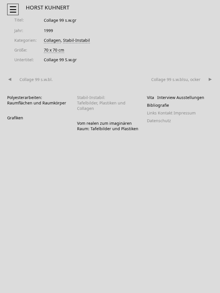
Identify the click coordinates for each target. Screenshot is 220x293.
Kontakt (165, 113)
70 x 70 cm (54, 50)
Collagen (52, 40)
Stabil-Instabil (76, 40)
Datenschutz (159, 120)
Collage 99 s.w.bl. (36, 79)
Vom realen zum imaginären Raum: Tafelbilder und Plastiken (107, 125)
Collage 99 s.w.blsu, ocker (176, 79)
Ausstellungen (190, 97)
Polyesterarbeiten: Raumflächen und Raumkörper (36, 100)
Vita (150, 97)
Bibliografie (158, 105)
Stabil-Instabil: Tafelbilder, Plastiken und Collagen (101, 103)
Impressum (185, 113)
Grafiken (15, 117)
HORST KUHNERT (47, 7)
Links (152, 113)
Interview (166, 97)
